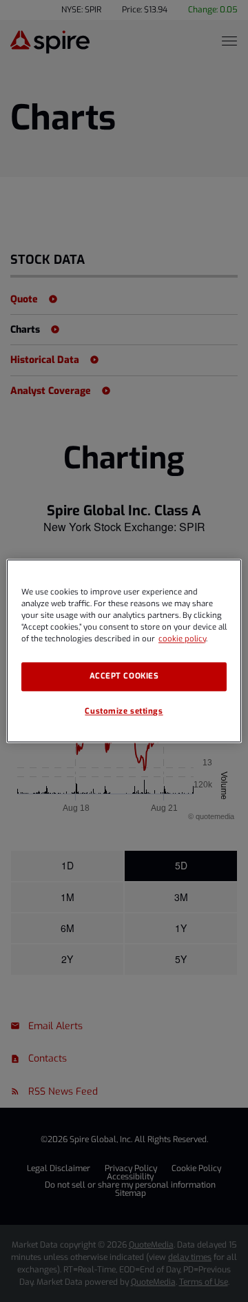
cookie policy (182, 639)
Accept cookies (124, 677)
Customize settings (124, 712)
